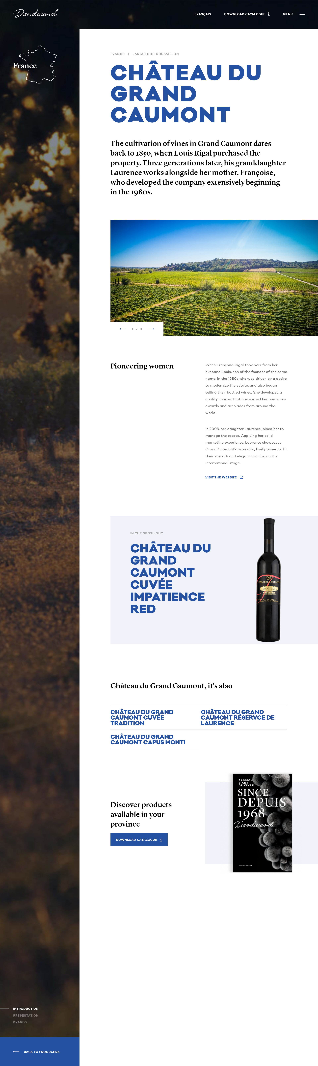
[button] (123, 329)
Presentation (26, 1015)
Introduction (26, 1008)
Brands (20, 1022)
